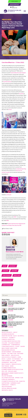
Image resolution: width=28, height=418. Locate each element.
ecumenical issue (7, 81)
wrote (10, 109)
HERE (15, 217)
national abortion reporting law (18, 72)
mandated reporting (21, 168)
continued (8, 194)
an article (21, 93)
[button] (24, 11)
